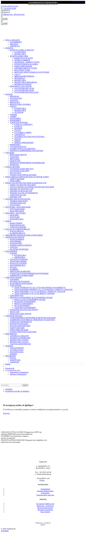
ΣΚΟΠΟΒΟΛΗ (11, 334)
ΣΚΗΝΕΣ (13, 354)
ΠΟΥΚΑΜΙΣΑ (15, 118)
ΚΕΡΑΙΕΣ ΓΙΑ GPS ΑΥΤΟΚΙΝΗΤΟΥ (24, 193)
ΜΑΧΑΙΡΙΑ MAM (17, 211)
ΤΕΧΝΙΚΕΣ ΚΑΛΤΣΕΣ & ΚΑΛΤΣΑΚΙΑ (29, 137)
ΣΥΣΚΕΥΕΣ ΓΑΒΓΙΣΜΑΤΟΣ (21, 322)
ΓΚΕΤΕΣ (17, 139)
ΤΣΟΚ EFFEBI (15, 285)
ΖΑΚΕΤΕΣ (14, 100)
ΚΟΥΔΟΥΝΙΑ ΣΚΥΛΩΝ (19, 324)
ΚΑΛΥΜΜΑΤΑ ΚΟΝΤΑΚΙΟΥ (21, 283)
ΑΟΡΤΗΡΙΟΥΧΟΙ (16, 296)
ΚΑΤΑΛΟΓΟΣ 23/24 (10, 6)
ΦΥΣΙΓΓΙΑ (9, 48)
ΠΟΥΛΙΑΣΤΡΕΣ (16, 243)
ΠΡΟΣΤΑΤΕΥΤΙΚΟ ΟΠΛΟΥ (20, 314)
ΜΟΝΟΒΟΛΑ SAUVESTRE (21, 86)
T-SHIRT (13, 116)
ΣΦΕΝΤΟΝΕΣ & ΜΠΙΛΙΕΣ (20, 271)
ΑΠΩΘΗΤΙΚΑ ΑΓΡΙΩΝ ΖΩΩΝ (21, 275)
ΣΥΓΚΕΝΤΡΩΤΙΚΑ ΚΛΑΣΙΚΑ (26, 64)
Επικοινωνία (9, 368)
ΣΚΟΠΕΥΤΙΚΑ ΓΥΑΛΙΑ (19, 342)
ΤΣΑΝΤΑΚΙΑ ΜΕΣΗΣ (18, 261)
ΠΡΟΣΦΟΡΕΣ (10, 356)
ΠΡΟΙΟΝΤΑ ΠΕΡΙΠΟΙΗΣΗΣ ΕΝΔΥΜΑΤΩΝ (26, 151)
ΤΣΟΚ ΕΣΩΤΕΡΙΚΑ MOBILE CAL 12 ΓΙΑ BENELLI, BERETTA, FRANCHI (43, 289)
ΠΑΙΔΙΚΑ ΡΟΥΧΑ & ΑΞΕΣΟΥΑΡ (22, 149)
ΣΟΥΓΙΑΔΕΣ (15, 217)
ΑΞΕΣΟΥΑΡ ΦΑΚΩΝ (18, 227)
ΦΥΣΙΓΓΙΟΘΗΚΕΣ (17, 239)
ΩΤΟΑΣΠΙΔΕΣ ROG (17, 265)
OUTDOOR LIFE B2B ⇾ (78, 1)
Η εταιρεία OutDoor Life (45, 504)
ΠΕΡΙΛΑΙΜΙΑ (15, 181)
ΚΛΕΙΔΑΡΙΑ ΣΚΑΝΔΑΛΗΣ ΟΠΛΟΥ (24, 310)
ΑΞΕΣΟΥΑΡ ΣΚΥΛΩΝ (13, 316)
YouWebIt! (5, 531)
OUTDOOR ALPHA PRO (19, 171)
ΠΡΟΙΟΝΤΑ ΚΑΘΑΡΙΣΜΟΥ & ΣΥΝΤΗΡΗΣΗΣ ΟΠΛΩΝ (31, 298)
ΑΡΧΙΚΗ (8, 389)
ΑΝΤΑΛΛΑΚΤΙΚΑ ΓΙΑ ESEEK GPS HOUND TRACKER (32, 187)
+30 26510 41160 (9, 8)
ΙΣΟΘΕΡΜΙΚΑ (15, 120)
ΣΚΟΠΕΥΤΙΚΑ (20, 54)
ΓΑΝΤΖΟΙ (13, 247)
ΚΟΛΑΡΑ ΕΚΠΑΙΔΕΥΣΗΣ (20, 326)
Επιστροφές (45, 493)
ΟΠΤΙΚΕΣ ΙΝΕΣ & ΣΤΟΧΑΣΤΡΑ (17, 199)
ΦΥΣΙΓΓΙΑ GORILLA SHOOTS (22, 50)
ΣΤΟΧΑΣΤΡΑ (15, 205)
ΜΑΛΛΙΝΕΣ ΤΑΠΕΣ (22, 70)
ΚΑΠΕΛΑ (18, 126)
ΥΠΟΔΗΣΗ (9, 153)
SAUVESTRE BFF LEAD (24, 88)
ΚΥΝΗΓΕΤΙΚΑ (20, 52)
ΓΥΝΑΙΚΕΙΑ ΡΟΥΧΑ (18, 147)
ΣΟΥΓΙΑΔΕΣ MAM (17, 209)
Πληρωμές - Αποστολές (45, 506)
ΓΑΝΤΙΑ (17, 130)
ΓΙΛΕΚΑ (13, 106)
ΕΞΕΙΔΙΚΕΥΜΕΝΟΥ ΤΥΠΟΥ (25, 68)
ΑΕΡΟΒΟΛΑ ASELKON (19, 336)
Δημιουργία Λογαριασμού (19, 372)
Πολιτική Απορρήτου (45, 510)
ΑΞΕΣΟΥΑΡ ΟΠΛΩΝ (13, 277)
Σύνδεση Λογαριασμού (18, 374)
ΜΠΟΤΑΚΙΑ (15, 159)
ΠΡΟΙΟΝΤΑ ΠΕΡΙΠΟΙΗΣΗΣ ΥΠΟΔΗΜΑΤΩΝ (27, 163)
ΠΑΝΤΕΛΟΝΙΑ (16, 98)
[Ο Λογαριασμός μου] (43, 17)
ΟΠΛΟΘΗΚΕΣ (15, 241)
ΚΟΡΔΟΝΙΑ (14, 165)
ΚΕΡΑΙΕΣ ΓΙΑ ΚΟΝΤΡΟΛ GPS (21, 189)
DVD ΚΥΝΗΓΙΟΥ (17, 348)
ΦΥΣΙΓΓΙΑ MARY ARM (19, 56)
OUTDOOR (18, 112)
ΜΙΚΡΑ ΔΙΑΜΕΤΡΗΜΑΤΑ (24, 76)
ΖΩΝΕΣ (17, 141)
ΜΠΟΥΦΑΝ (14, 96)
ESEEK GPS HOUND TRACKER (23, 185)
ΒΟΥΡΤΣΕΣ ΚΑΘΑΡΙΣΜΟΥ (25, 302)
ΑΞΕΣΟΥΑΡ (14, 362)
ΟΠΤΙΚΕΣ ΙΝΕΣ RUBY (19, 201)
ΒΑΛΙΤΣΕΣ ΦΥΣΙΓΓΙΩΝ (19, 249)
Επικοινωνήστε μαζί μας (45, 495)
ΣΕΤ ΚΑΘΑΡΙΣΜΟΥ (22, 306)
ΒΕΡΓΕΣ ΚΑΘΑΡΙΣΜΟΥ (23, 304)
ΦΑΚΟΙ (8, 221)
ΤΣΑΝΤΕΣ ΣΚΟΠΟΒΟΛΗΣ (20, 344)
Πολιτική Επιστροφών (45, 508)
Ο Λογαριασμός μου (12, 370)
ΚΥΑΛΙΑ (13, 267)
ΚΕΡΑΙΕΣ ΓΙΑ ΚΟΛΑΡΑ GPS (21, 191)
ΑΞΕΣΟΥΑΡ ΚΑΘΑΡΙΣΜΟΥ (25, 308)
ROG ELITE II (15, 173)
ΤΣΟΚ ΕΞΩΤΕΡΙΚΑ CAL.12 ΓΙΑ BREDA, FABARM (34, 294)
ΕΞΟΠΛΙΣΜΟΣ (11, 251)
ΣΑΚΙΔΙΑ (13, 114)
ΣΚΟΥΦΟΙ (18, 128)
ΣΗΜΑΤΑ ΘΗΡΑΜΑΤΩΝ (23, 143)
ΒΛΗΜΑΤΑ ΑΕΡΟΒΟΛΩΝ (20, 338)
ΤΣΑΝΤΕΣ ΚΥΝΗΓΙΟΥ (19, 259)
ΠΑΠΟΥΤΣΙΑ (15, 161)
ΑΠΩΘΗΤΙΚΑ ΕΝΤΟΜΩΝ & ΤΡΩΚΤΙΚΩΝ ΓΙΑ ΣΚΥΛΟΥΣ (32, 320)
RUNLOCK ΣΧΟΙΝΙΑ (18, 263)
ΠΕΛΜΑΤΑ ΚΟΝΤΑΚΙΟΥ (20, 281)
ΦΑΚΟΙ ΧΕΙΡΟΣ (16, 223)
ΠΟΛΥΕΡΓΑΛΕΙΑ (17, 219)
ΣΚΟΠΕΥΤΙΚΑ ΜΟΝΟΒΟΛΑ (25, 82)
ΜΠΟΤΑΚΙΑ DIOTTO (18, 155)
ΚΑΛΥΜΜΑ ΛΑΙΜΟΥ (23, 132)
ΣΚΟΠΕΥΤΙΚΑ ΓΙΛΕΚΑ (19, 340)
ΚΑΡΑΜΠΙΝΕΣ (16, 42)
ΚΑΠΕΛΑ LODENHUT (23, 124)
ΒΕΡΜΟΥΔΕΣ (15, 145)
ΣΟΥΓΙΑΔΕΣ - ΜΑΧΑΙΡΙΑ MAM (17, 207)
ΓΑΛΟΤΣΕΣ (14, 157)
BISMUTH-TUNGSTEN (23, 58)
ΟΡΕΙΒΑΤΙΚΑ (19, 257)
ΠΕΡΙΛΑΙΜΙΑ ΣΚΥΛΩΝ (19, 330)
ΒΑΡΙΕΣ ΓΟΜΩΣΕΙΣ (22, 60)
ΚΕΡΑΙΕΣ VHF (15, 197)
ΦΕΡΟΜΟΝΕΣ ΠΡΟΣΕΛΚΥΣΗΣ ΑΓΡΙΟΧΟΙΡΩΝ (24, 235)
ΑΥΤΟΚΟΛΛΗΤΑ (17, 350)
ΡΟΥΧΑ (13, 358)
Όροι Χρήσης (45, 512)
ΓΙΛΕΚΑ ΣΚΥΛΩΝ (12, 167)
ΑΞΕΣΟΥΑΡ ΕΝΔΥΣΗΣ (19, 122)
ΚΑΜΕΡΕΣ (14, 269)
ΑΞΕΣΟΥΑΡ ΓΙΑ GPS (18, 195)
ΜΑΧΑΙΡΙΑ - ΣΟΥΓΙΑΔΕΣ (15, 213)
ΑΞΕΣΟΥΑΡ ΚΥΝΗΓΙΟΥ (15, 237)
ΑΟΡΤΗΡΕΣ (14, 279)
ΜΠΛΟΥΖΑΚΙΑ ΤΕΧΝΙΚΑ (20, 104)
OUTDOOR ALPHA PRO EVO (22, 169)
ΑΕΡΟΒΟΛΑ (15, 46)
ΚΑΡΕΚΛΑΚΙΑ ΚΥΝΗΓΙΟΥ (21, 245)
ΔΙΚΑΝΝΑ (14, 44)
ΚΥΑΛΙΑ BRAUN (17, 231)
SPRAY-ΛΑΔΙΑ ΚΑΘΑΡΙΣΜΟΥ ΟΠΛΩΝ (29, 300)
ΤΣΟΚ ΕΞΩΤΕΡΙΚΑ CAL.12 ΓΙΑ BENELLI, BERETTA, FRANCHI (39, 291)
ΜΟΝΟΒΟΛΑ (19, 78)
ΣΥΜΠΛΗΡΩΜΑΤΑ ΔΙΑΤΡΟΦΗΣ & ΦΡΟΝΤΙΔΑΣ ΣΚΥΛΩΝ (33, 318)
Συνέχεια (6, 413)
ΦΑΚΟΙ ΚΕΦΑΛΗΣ (17, 225)
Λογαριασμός (45, 489)
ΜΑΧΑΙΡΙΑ (14, 215)
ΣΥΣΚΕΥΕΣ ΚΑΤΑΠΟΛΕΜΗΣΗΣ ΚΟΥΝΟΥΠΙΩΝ (29, 273)
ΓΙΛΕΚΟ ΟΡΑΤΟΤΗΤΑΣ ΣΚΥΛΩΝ (23, 175)
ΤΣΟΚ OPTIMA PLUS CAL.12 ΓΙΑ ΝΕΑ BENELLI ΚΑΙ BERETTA (40, 287)
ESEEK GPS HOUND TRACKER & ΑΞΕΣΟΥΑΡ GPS (25, 183)
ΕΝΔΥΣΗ (9, 94)
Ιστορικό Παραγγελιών (45, 491)
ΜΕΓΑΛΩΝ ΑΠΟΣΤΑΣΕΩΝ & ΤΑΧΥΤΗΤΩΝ (31, 72)
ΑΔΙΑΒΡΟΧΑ (19, 135)
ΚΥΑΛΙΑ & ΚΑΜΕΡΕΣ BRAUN (17, 229)
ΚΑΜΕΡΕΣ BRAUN (17, 233)
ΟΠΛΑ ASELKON (12, 40)
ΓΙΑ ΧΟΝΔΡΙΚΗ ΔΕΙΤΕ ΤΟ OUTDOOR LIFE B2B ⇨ (43, 2)
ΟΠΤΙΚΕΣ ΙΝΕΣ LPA (18, 203)
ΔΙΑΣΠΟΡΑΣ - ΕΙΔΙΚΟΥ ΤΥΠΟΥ (27, 62)
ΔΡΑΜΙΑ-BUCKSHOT (23, 84)
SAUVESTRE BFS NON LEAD (26, 92)
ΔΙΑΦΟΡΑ (9, 346)
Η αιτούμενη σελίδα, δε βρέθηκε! (17, 391)
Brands (7, 364)
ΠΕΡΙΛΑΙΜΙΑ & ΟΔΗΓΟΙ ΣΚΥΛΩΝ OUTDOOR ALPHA (27, 177)
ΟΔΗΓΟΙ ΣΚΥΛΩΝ (17, 179)
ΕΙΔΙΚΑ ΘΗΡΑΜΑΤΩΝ (23, 66)
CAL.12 (17, 74)
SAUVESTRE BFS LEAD (24, 90)
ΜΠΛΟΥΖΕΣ (15, 102)
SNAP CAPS (14, 312)
